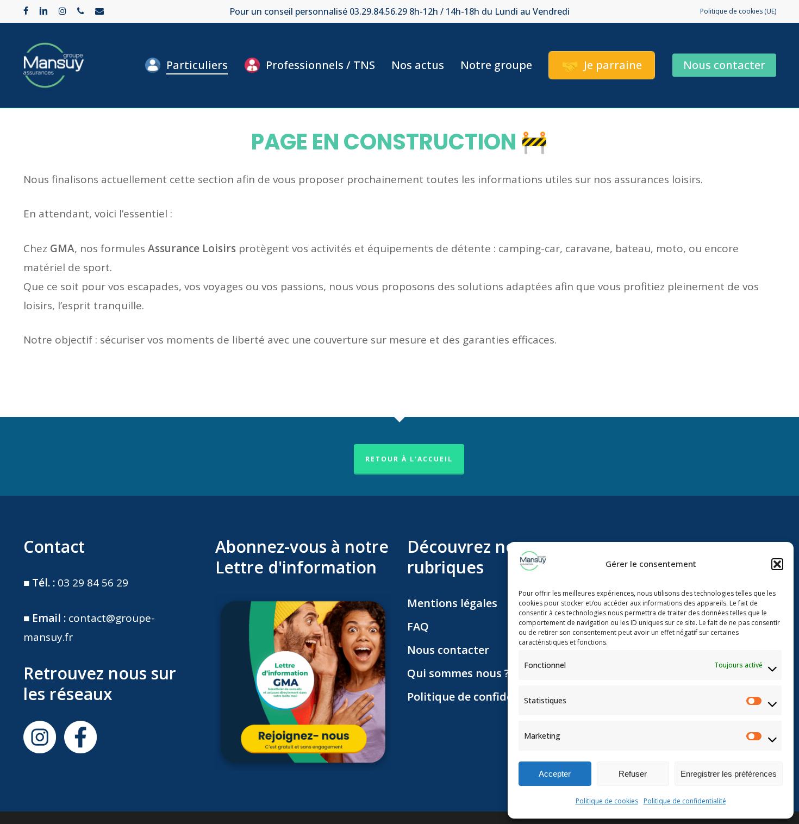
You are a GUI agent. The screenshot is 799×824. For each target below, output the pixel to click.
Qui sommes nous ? (458, 673)
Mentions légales (452, 603)
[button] (777, 564)
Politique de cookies (607, 801)
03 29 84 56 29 (93, 583)
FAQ (418, 626)
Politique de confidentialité (685, 801)
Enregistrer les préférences (729, 773)
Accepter (555, 773)
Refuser (633, 773)
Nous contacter (448, 649)
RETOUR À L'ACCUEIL (409, 459)
